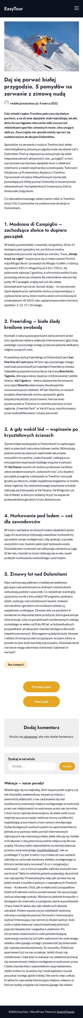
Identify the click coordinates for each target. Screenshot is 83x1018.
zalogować (30, 736)
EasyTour (13, 9)
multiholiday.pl (48, 850)
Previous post (41, 687)
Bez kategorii (16, 664)
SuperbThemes (66, 1011)
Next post (41, 701)
